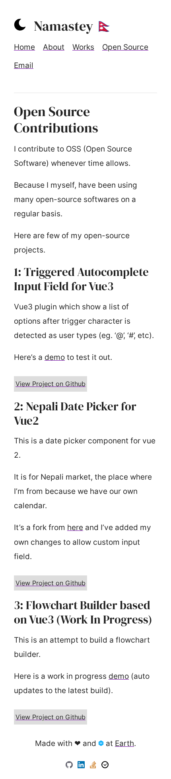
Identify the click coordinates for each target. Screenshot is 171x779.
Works (83, 47)
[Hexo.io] (102, 743)
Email (23, 65)
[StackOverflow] (94, 765)
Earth (124, 743)
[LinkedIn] (82, 765)
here (75, 527)
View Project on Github (51, 384)
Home (24, 47)
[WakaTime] (105, 765)
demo (55, 357)
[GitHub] (70, 765)
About (53, 47)
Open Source (125, 47)
